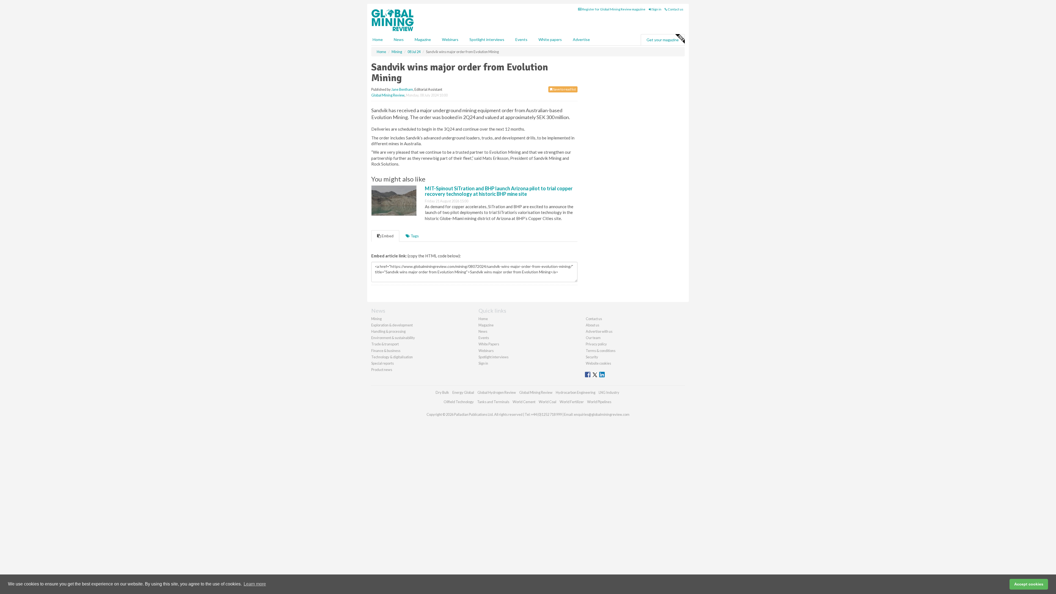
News (483, 331)
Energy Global (463, 392)
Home (378, 39)
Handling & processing (388, 331)
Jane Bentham (402, 89)
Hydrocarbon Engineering (575, 392)
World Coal (547, 402)
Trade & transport (385, 344)
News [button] (399, 39)
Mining (376, 319)
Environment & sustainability (393, 338)
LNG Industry (609, 392)
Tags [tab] (414, 235)
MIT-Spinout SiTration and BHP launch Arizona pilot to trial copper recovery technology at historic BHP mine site (499, 191)
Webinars (450, 39)
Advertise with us (599, 331)
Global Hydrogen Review (496, 392)
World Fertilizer (572, 402)
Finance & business (385, 350)
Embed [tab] (387, 235)
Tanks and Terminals (493, 402)
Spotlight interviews (486, 39)
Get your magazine (663, 39)
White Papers (489, 344)
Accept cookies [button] (1028, 584)
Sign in (656, 9)
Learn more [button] (255, 584)
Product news (381, 369)
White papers (550, 39)
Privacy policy (596, 344)
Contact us (675, 9)
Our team (593, 338)
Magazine (423, 39)
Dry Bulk (442, 392)
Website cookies (598, 363)
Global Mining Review (388, 95)
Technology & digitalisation (392, 357)
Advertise (581, 39)
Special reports (382, 363)
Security (592, 357)
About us (592, 325)
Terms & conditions (600, 350)
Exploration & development (392, 325)
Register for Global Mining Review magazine (613, 9)
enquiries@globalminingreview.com (601, 414)
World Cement (524, 402)
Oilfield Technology (459, 402)
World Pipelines (599, 402)
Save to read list (564, 89)
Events (521, 39)
